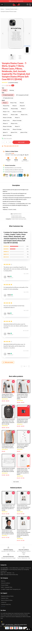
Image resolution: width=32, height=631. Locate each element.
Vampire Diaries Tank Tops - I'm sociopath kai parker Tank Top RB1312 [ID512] (8, 446)
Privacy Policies (4, 585)
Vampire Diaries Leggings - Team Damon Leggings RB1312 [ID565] (23, 446)
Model (3, 100)
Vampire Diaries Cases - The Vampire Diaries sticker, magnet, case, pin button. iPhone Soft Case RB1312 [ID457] (23, 471)
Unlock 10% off (3, 624)
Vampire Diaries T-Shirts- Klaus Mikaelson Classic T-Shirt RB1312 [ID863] (8, 396)
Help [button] (29, 629)
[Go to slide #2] (19, 57)
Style (3, 92)
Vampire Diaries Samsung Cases (18, 219)
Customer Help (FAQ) (6, 604)
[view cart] (30, 4)
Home (2, 9)
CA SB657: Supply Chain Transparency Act (10, 589)
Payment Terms (4, 598)
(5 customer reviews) (13, 82)
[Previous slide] (2, 33)
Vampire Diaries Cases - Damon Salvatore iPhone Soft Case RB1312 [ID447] (8, 532)
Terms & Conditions (5, 583)
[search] (27, 4)
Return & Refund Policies (6, 600)
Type (3, 88)
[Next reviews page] (29, 366)
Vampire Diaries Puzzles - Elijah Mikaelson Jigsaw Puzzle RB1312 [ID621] (22, 421)
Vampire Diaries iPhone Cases (8, 11)
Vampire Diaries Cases (11, 9)
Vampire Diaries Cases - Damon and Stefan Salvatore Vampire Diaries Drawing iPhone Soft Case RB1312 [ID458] (23, 533)
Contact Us (3, 602)
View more (16, 481)
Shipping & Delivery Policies (7, 596)
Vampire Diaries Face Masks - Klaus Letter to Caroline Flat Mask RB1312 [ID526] (8, 470)
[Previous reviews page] (21, 366)
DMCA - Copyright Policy (6, 587)
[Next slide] (29, 33)
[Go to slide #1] (12, 57)
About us (3, 581)
